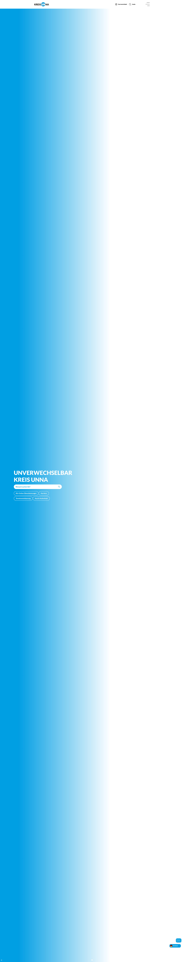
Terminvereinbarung (23, 498)
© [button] (1, 960)
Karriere (44, 493)
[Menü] (148, 4)
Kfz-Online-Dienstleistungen (26, 493)
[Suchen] (59, 487)
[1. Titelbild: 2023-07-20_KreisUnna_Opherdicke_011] (92, 960)
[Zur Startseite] (48, 4)
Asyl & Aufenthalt (41, 498)
